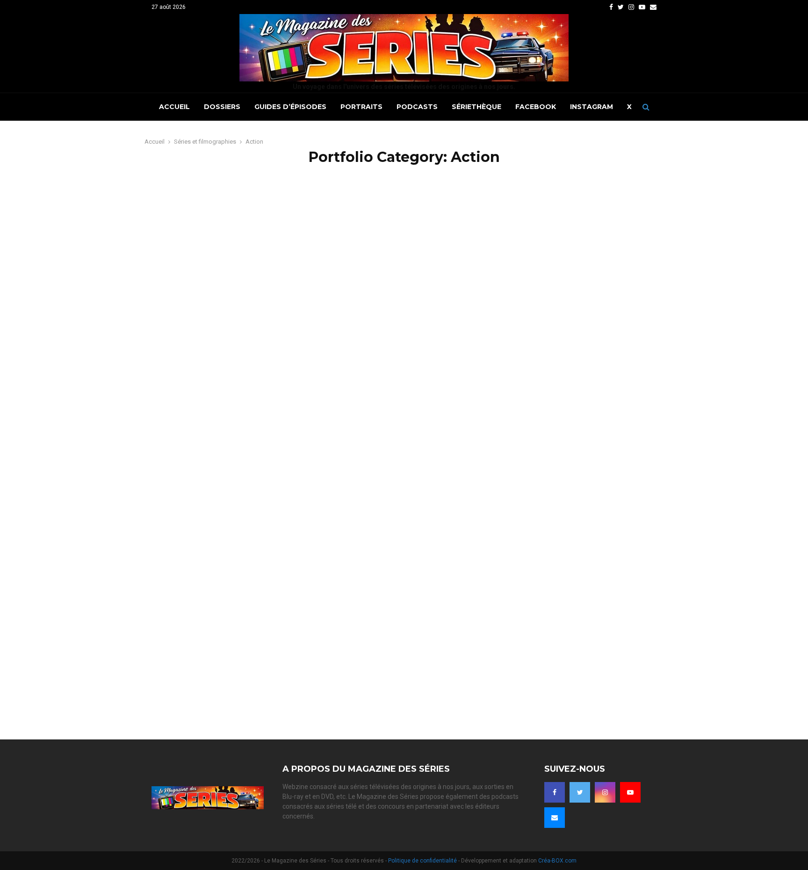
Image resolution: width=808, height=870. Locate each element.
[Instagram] (605, 792)
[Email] (554, 817)
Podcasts (417, 106)
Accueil (174, 106)
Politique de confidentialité (422, 860)
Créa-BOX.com (557, 860)
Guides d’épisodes (290, 106)
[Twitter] (580, 792)
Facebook (535, 106)
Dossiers (222, 106)
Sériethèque (476, 106)
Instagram (591, 106)
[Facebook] (554, 792)
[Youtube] (630, 792)
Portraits (361, 106)
